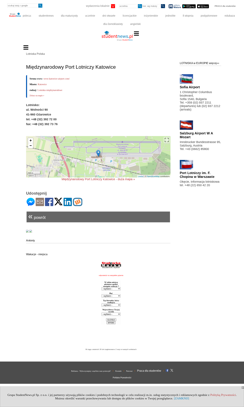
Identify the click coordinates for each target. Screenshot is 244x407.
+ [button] (31, 140)
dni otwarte (108, 15)
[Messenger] (31, 204)
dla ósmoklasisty (113, 24)
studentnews (46, 15)
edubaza (230, 15)
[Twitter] (58, 204)
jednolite (170, 15)
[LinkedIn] (68, 204)
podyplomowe (209, 15)
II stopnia (188, 15)
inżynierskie (151, 15)
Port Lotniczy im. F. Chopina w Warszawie (197, 175)
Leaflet (140, 176)
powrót (37, 216)
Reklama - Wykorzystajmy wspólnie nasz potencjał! (91, 371)
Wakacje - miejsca (36, 254)
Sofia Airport (190, 87)
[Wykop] (77, 204)
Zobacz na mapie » (37, 95)
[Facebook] (49, 204)
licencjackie (130, 15)
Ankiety (30, 240)
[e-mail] (40, 204)
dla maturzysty (69, 15)
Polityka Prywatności (122, 377)
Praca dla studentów (149, 370)
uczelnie (90, 15)
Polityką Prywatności (223, 395)
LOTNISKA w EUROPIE (199, 63)
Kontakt (118, 371)
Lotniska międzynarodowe (50, 90)
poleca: (26, 15)
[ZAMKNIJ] (181, 398)
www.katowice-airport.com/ (56, 78)
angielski (135, 24)
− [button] (31, 146)
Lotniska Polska (35, 53)
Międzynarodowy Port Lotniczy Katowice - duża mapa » (98, 179)
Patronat (129, 371)
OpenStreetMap (153, 176)
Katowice (42, 84)
